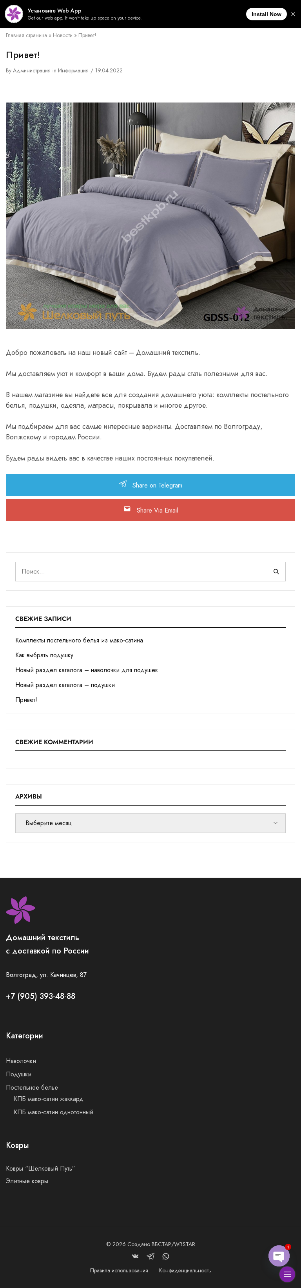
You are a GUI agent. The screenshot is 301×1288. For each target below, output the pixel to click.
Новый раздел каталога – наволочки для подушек (86, 670)
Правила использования (119, 1270)
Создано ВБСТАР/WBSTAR (161, 1244)
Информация (73, 70)
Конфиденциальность (185, 1270)
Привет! (26, 699)
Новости (63, 35)
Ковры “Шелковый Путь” (40, 1168)
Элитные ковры (27, 1180)
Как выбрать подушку (44, 655)
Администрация (32, 70)
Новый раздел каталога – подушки (65, 684)
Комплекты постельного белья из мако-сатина (79, 640)
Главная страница (26, 35)
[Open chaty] (279, 1255)
